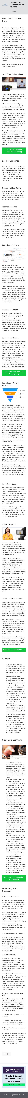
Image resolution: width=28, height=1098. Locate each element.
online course (16, 774)
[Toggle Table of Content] (8, 1054)
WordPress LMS (11, 764)
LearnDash (14, 642)
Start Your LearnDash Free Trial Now (14, 878)
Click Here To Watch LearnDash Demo (14, 150)
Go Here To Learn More (12, 650)
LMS (17, 1004)
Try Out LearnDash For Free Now (14, 373)
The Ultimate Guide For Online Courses (17, 4)
